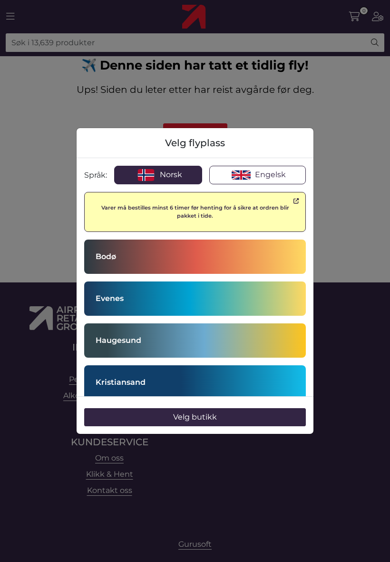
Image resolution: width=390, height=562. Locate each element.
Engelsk (269, 174)
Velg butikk (195, 417)
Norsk (170, 174)
